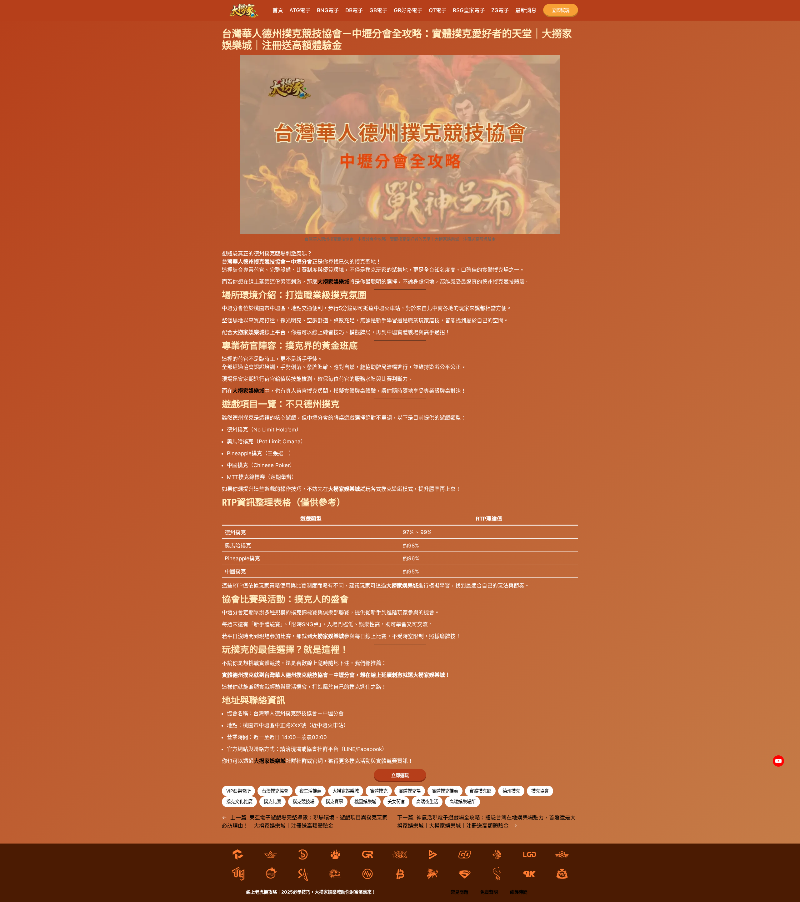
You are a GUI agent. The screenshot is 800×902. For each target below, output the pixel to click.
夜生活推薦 (310, 791)
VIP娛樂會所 (238, 791)
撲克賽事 (334, 801)
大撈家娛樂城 (333, 282)
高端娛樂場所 (462, 801)
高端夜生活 (427, 801)
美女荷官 (396, 801)
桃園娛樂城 (365, 801)
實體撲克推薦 (445, 791)
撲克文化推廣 (239, 801)
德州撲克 (511, 791)
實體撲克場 (410, 791)
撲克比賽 (272, 801)
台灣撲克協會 (275, 791)
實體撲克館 (480, 791)
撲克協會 (540, 791)
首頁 (277, 10)
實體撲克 (379, 791)
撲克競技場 (303, 801)
